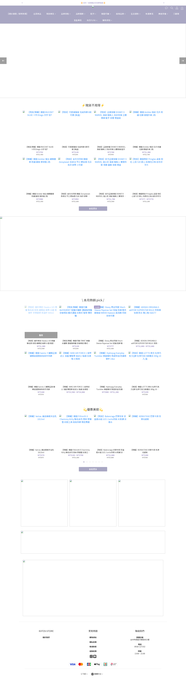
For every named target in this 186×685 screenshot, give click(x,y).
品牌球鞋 (65, 13)
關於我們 (46, 637)
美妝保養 (162, 13)
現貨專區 (50, 13)
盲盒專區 (78, 20)
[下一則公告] (164, 3)
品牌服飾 (80, 13)
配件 (92, 13)
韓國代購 (105, 13)
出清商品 (37, 13)
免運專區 (149, 13)
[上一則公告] (22, 3)
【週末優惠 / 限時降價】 (17, 13)
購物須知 (106, 20)
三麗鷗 (176, 13)
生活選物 (135, 13)
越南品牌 (120, 13)
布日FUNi (91, 20)
